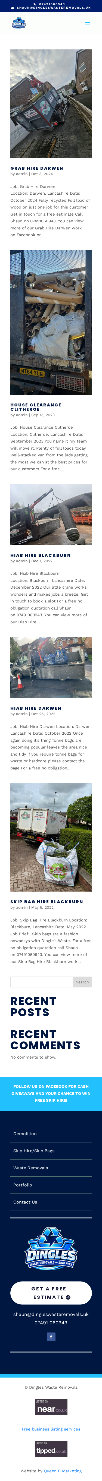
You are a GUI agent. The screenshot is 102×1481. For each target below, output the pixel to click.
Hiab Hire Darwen (35, 708)
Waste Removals (30, 1168)
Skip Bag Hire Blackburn (46, 902)
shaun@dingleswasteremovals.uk (51, 1314)
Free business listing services (51, 1429)
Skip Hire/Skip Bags (33, 1151)
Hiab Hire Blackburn (40, 555)
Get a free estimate (49, 1292)
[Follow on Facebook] (51, 1336)
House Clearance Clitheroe (35, 407)
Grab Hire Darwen (36, 168)
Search (82, 982)
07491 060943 (51, 1322)
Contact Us (25, 1202)
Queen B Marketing (63, 1471)
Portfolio (22, 1185)
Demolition (25, 1134)
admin (22, 174)
